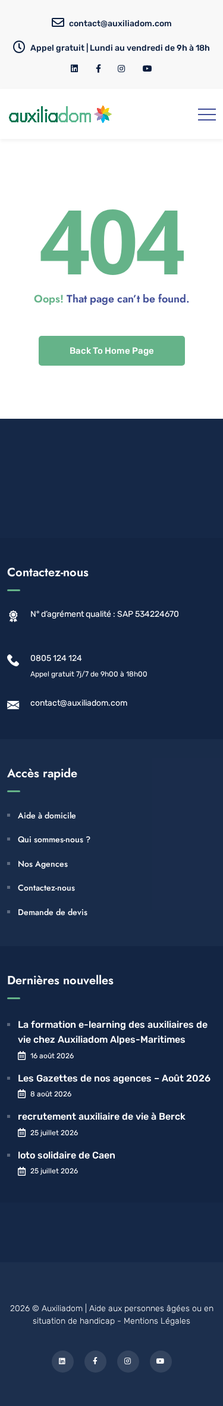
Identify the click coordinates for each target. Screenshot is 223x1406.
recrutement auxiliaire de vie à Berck (102, 1116)
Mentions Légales (157, 1321)
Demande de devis (52, 912)
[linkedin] (75, 69)
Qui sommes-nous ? (54, 839)
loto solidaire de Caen (66, 1155)
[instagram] (122, 69)
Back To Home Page (112, 350)
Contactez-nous (46, 888)
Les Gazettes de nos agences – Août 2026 (114, 1078)
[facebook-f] (98, 69)
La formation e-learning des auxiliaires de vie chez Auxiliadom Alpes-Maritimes (113, 1032)
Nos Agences (43, 864)
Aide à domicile (47, 815)
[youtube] (147, 69)
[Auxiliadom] (60, 114)
